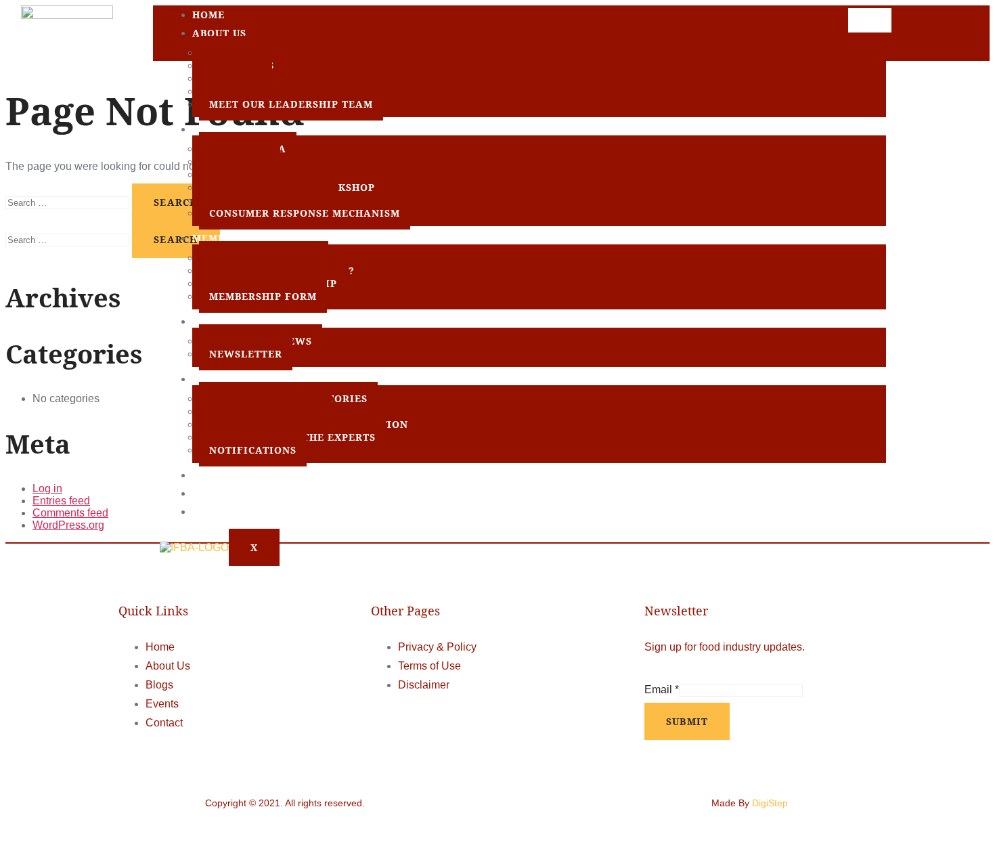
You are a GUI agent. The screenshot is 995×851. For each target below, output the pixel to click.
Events (213, 474)
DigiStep (770, 803)
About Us (219, 32)
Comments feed (70, 513)
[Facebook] (908, 36)
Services (218, 129)
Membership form (263, 296)
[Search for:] (68, 202)
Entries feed (61, 500)
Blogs (210, 493)
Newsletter (245, 353)
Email (661, 689)
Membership (228, 238)
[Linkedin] (956, 36)
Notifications (252, 449)
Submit (687, 721)
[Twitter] (932, 36)
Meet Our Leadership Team (291, 103)
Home (208, 14)
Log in (47, 488)
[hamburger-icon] (869, 20)
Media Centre (233, 321)
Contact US (226, 511)
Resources (223, 378)
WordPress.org (68, 525)
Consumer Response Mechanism (304, 212)
